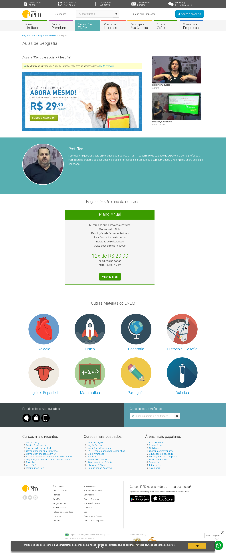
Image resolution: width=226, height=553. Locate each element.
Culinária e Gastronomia (161, 451)
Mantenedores (90, 486)
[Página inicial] (31, 14)
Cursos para (139, 26)
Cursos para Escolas (93, 516)
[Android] (26, 414)
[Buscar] (116, 13)
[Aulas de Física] (90, 329)
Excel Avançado (96, 453)
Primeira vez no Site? (93, 490)
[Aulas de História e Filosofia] (182, 329)
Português (136, 392)
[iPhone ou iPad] (36, 414)
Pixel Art (30, 462)
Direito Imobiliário (35, 468)
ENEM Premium (106, 66)
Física (90, 349)
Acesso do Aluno (190, 13)
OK (197, 546)
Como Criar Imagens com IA (41, 453)
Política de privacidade (63, 512)
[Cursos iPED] (30, 488)
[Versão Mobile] (45, 414)
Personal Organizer (97, 459)
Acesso (32, 26)
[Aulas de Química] (182, 372)
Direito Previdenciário (37, 445)
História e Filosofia (182, 349)
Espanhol (92, 456)
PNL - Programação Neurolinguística (106, 451)
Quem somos (58, 486)
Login (86, 512)
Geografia (136, 349)
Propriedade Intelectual (38, 448)
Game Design (33, 442)
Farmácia (154, 462)
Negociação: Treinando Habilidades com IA (48, 459)
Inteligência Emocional (99, 448)
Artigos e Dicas (59, 503)
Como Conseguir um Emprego (42, 451)
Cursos (59, 26)
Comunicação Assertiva (100, 468)
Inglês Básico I (95, 445)
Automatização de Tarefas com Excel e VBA (49, 456)
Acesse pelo (106, 3)
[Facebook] (24, 496)
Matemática (90, 392)
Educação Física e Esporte (163, 456)
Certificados (89, 495)
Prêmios (56, 495)
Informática (155, 465)
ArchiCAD (31, 465)
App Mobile (58, 499)
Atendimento (70, 3)
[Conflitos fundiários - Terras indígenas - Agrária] (189, 69)
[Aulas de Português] (136, 372)
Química (182, 392)
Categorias (60, 14)
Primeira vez (35, 3)
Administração (95, 442)
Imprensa (57, 516)
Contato (56, 520)
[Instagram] (35, 496)
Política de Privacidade (108, 545)
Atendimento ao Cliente (100, 462)
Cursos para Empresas (143, 14)
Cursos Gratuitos (91, 499)
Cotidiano (154, 448)
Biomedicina (155, 445)
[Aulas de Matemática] (90, 372)
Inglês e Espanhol (44, 392)
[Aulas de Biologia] (43, 329)
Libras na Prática (96, 465)
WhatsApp (183, 3)
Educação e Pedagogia (161, 453)
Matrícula (88, 508)
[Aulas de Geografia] (136, 329)
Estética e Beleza (158, 459)
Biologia (43, 349)
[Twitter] (30, 496)
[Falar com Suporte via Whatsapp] (222, 533)
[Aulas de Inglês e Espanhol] (43, 372)
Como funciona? (60, 490)
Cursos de (110, 26)
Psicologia (154, 468)
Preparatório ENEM (92, 503)
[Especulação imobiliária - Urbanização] (189, 106)
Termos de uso (59, 508)
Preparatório (85, 26)
